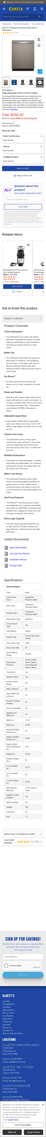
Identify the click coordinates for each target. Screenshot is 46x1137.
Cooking (6, 1007)
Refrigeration (9, 1004)
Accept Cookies (33, 1132)
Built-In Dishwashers (21, 24)
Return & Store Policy (13, 1033)
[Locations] (28, 9)
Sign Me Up (23, 975)
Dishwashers (7, 24)
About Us (7, 1027)
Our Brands (8, 1016)
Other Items (8, 1013)
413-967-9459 (16, 1097)
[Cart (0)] (42, 9)
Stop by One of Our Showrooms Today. (25, 2)
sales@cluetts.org (17, 1062)
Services (6, 1024)
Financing (7, 1022)
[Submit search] (39, 16)
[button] (4, 9)
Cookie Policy (13, 1120)
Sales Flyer (7, 1019)
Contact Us (8, 1030)
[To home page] (16, 9)
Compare (19, 291)
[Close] (43, 1104)
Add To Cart (23, 168)
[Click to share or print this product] (39, 39)
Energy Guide (16, 565)
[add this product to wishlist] (39, 46)
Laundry (6, 1001)
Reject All (12, 1132)
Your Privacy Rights (23, 1125)
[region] (23, 1119)
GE (13, 123)
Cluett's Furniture (16, 1085)
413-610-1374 (16, 1078)
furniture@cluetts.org (19, 1100)
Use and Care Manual (20, 553)
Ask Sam (23, 207)
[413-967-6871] (35, 9)
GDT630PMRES (14, 126)
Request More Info (24, 176)
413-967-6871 (16, 1059)
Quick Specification (18, 547)
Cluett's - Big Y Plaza (18, 1067)
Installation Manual (18, 559)
